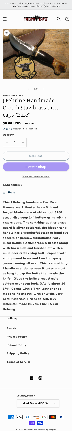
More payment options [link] (36, 176)
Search (11, 328)
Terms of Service (18, 362)
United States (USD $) (34, 403)
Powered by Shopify (47, 429)
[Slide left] (28, 89)
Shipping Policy (18, 353)
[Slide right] (44, 89)
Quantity (8, 134)
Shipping (7, 128)
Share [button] (11, 192)
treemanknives (30, 429)
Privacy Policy (17, 337)
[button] (5, 19)
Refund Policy (17, 345)
